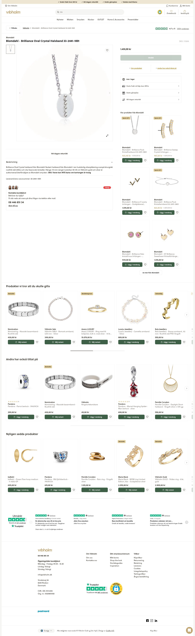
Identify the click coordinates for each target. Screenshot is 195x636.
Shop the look (116, 560)
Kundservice (173, 6)
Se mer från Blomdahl (151, 272)
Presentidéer (133, 19)
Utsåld (151, 57)
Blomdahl (10, 37)
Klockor (91, 19)
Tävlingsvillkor (139, 574)
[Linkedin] (156, 620)
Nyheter (60, 19)
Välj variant (22, 342)
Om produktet (136, 68)
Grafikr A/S (110, 630)
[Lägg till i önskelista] (107, 50)
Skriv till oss (13, 205)
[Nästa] (110, 93)
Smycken (80, 19)
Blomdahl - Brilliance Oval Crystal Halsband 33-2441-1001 (53, 28)
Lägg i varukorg (134, 160)
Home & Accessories (115, 19)
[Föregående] (20, 93)
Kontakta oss (91, 560)
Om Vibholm (12, 6)
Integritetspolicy (141, 571)
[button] (151, 86)
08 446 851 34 (16, 202)
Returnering (139, 560)
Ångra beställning (141, 576)
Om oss (89, 557)
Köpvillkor (138, 557)
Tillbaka (14, 28)
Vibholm (26, 28)
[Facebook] (147, 620)
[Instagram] (151, 620)
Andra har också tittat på (166, 68)
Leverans (137, 566)
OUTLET (101, 19)
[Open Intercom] (189, 630)
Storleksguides (116, 563)
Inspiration (114, 566)
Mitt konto (186, 6)
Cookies (137, 568)
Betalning (138, 563)
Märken (70, 19)
